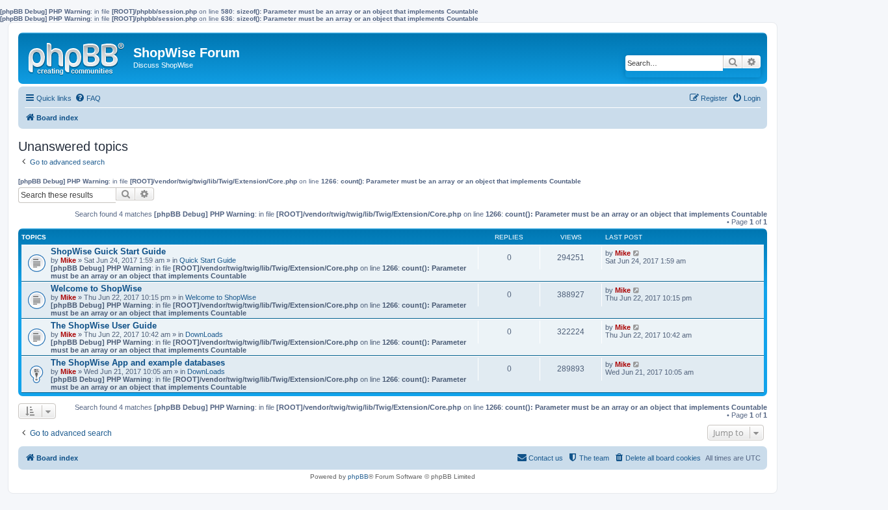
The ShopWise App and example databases (138, 363)
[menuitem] (88, 98)
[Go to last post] (637, 253)
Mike (68, 260)
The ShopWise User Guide (104, 325)
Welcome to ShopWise (96, 288)
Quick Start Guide (207, 260)
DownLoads (204, 334)
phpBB (358, 476)
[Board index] (77, 56)
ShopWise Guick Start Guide (108, 251)
